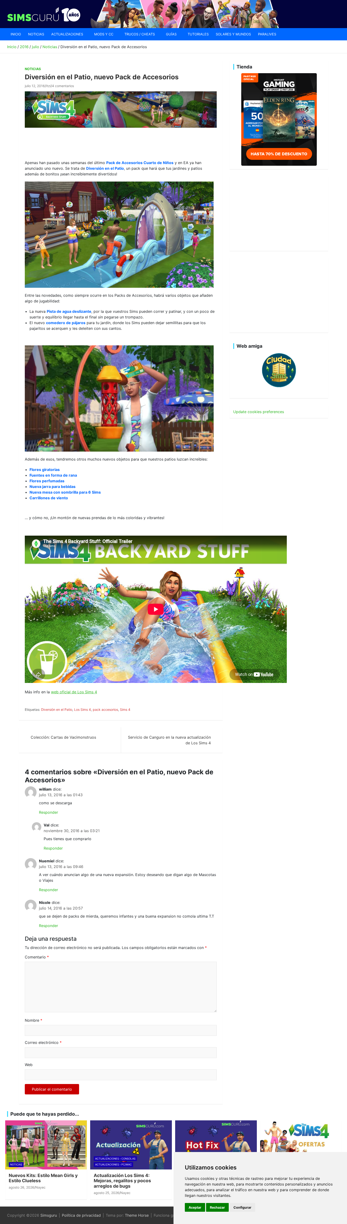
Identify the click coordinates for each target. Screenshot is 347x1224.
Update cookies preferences (258, 411)
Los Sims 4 (82, 709)
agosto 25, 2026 (106, 1193)
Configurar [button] (242, 1207)
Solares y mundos (233, 34)
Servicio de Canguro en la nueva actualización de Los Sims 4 (169, 740)
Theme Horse (137, 1215)
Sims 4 (125, 709)
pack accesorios (105, 709)
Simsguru (48, 1215)
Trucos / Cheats (139, 34)
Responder (48, 812)
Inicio (16, 34)
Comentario (37, 957)
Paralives (267, 34)
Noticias (36, 34)
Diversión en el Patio (56, 709)
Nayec (40, 1187)
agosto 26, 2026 (21, 1187)
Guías (171, 34)
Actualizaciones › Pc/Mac (113, 1164)
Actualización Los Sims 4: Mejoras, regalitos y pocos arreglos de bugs (122, 1181)
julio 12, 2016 (35, 86)
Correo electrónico (43, 1042)
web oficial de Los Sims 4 (74, 692)
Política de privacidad (81, 1215)
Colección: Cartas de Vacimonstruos (63, 737)
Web (29, 1064)
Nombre (33, 1020)
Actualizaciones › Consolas (115, 1158)
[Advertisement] (111, 143)
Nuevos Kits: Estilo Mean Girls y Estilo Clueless (43, 1178)
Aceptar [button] (195, 1207)
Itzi (48, 86)
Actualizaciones (67, 34)
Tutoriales (198, 34)
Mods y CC (103, 34)
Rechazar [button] (217, 1207)
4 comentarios (63, 86)
